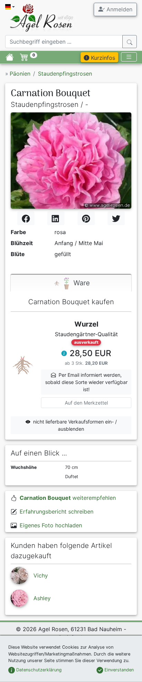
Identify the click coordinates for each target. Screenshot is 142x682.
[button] (64, 354)
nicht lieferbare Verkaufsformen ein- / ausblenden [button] (75, 425)
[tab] (71, 283)
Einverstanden (118, 669)
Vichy (40, 575)
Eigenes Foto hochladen (51, 525)
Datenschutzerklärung (38, 669)
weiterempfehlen (68, 497)
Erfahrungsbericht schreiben (56, 511)
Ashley (42, 598)
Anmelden (118, 9)
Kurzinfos (102, 57)
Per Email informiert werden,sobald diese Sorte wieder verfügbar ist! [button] (86, 382)
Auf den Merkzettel (86, 403)
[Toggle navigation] (129, 57)
